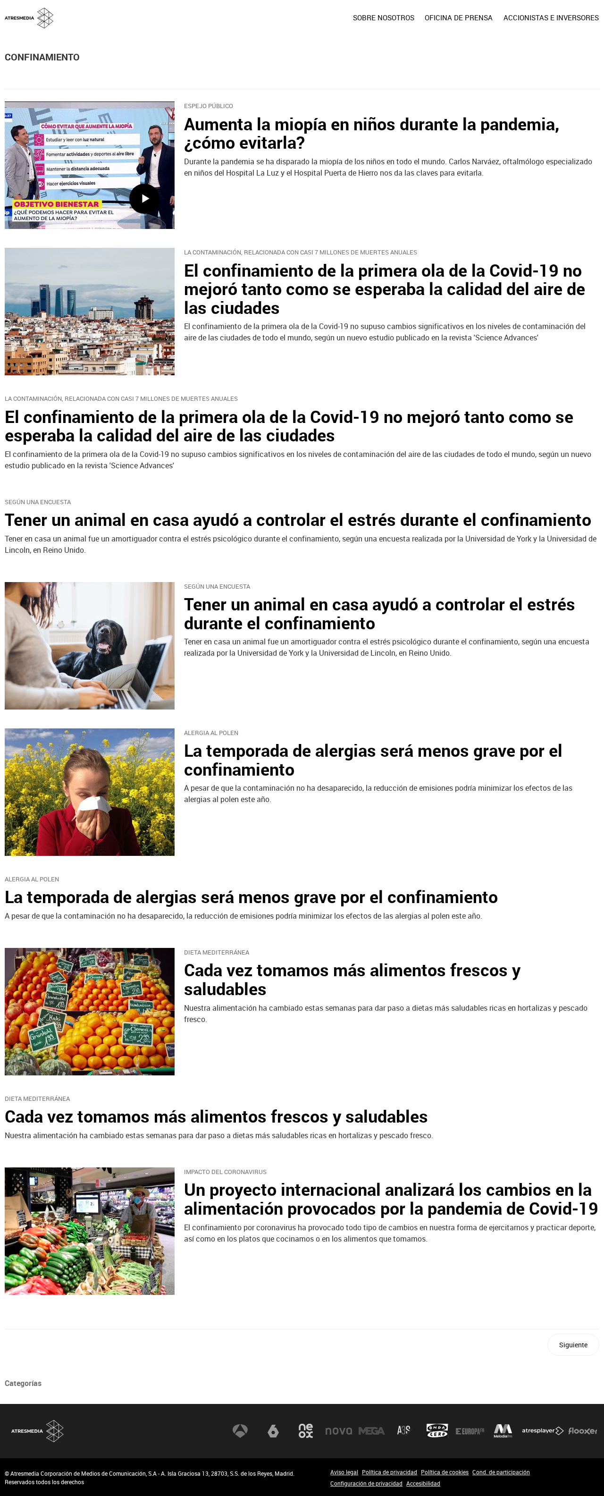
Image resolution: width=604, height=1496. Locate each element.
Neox (306, 1431)
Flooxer (583, 1431)
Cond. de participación (501, 1472)
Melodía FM (503, 1431)
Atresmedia (38, 1431)
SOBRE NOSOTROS (383, 17)
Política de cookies (445, 1472)
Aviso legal (344, 1472)
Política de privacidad (389, 1472)
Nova (339, 1431)
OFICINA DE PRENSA (459, 17)
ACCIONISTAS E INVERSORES (551, 17)
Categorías (23, 1383)
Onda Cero (437, 1431)
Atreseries (404, 1431)
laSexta (273, 1431)
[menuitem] (383, 17)
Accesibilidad (423, 1483)
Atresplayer (543, 1431)
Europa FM (470, 1431)
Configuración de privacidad (366, 1483)
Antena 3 (240, 1431)
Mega (372, 1431)
